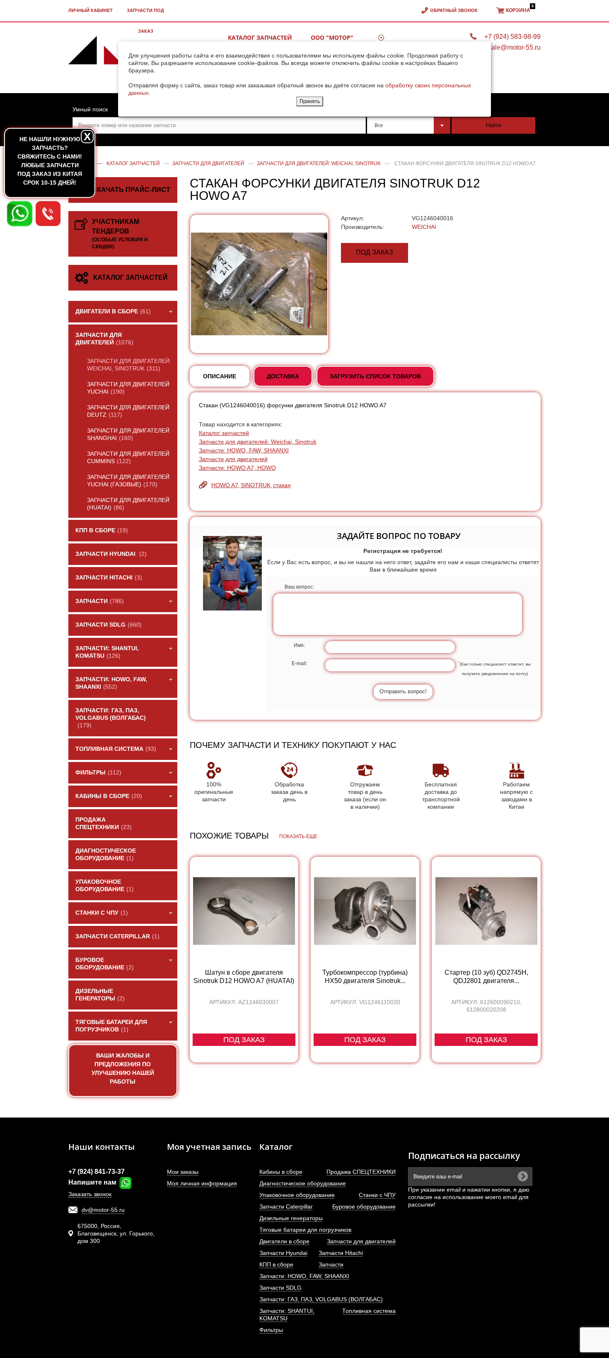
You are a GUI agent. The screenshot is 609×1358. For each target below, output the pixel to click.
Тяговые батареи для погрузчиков (305, 1229)
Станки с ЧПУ (377, 1195)
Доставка (283, 376)
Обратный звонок (454, 10)
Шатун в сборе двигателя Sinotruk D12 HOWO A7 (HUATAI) (243, 976)
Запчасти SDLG (280, 1287)
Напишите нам (93, 1182)
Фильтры (271, 1330)
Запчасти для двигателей (233, 459)
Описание (219, 376)
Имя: (299, 645)
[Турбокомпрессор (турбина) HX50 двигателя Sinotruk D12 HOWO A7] (365, 911)
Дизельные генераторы (291, 1218)
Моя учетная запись (209, 1146)
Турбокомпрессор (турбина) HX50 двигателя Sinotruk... (365, 976)
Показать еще (298, 836)
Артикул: (352, 218)
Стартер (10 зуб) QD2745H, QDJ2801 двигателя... (486, 976)
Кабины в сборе (280, 1171)
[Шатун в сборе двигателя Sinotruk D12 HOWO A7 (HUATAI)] (244, 911)
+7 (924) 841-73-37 (96, 1171)
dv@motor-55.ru (103, 1210)
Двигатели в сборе (284, 1241)
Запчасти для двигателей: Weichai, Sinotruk (258, 441)
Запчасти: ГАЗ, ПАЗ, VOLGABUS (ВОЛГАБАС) (321, 1299)
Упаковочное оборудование (297, 1195)
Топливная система (369, 1311)
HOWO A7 (224, 485)
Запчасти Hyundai (283, 1253)
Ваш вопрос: (299, 587)
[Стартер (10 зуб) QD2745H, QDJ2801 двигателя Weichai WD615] (486, 911)
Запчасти (331, 1264)
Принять (310, 101)
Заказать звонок (89, 1194)
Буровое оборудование (364, 1206)
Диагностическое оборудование (302, 1183)
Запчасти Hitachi (341, 1253)
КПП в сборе (276, 1264)
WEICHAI (424, 227)
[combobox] (409, 125)
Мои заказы (182, 1171)
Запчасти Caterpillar (286, 1206)
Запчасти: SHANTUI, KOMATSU (286, 1315)
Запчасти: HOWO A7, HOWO (237, 467)
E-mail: (299, 663)
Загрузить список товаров (375, 376)
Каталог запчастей (224, 433)
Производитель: (362, 227)
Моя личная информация (202, 1183)
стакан (282, 485)
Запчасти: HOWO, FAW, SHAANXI (244, 450)
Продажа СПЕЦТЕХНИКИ (361, 1171)
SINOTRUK (256, 485)
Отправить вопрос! (403, 691)
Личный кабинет (90, 10)
